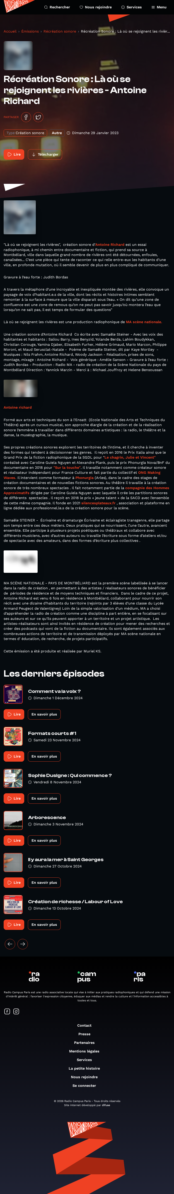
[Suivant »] (23, 944)
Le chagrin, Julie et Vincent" (130, 457)
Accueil (10, 31)
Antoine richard (18, 407)
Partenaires (84, 1042)
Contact (84, 1025)
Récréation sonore (60, 31)
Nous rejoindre (98, 7)
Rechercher (60, 7)
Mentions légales (84, 1051)
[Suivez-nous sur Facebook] (7, 1012)
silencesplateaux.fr (98, 503)
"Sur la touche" (67, 467)
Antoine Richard (109, 244)
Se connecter (84, 1085)
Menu (162, 7)
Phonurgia (84, 478)
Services (134, 7)
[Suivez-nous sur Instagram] (16, 1012)
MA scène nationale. (144, 322)
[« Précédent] (10, 944)
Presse (84, 1034)
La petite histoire (84, 1068)
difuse (106, 1105)
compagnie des (138, 488)
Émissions (30, 31)
